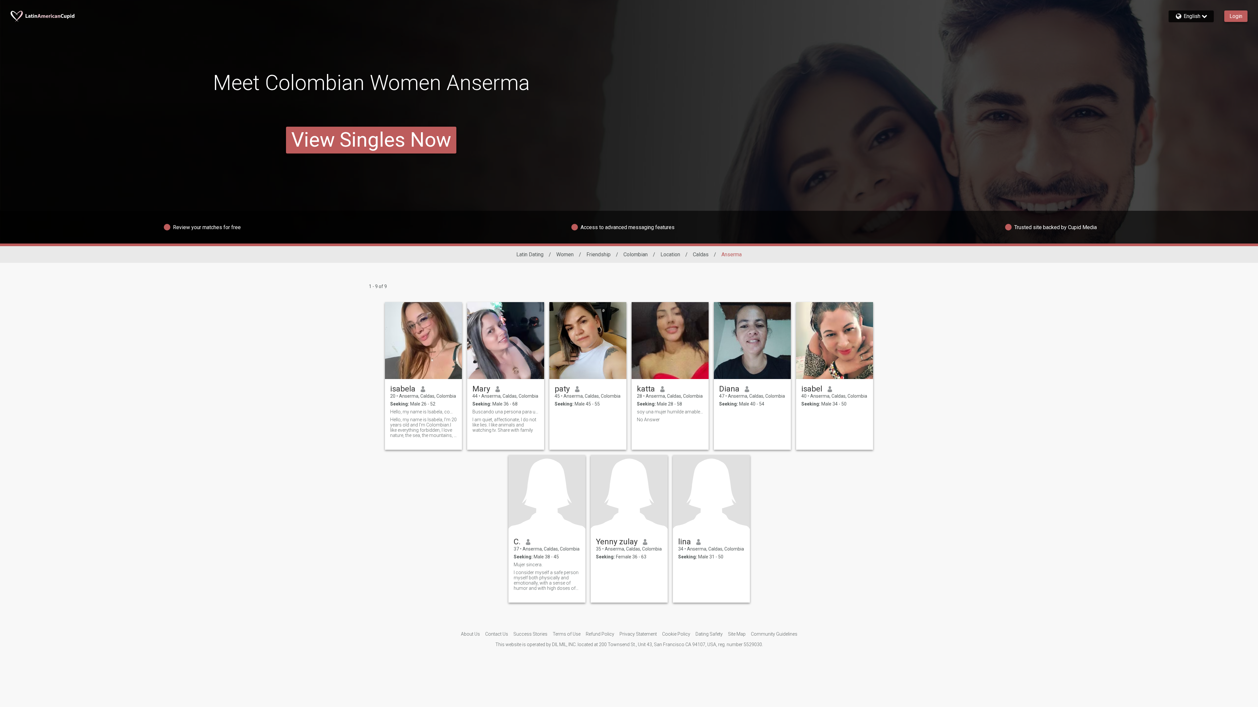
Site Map (737, 634)
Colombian (635, 254)
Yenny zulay (617, 541)
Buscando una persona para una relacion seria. (505, 411)
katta (646, 388)
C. (517, 541)
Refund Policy (600, 634)
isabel (811, 388)
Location (670, 254)
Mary (481, 388)
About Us (470, 634)
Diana (729, 388)
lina (684, 541)
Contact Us (496, 634)
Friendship (598, 254)
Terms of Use (567, 634)
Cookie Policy (676, 634)
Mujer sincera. (528, 564)
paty (562, 388)
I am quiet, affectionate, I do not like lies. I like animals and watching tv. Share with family (504, 425)
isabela (402, 388)
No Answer (648, 419)
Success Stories (530, 634)
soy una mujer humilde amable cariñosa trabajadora (670, 411)
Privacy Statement (638, 634)
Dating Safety (709, 634)
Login (1235, 16)
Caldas (701, 254)
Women (565, 254)
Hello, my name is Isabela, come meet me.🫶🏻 (423, 411)
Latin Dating (529, 254)
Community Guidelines (774, 634)
